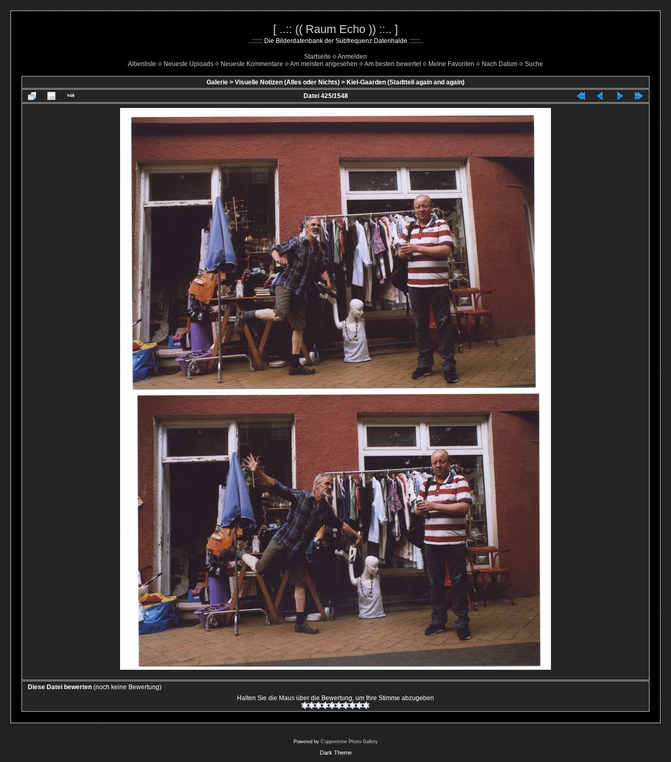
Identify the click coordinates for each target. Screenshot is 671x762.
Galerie (217, 82)
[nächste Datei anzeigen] (619, 96)
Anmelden (352, 56)
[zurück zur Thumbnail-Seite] (32, 96)
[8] (352, 705)
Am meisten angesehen (324, 64)
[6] (339, 705)
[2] (311, 705)
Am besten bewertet (392, 64)
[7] (345, 705)
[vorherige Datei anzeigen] (600, 96)
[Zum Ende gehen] (639, 96)
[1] (304, 705)
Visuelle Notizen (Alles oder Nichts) (287, 82)
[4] (325, 705)
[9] (359, 705)
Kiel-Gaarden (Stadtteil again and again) (405, 82)
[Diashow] (70, 96)
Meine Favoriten (451, 64)
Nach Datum (499, 64)
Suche (534, 64)
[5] (332, 705)
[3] (318, 705)
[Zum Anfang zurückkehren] (580, 96)
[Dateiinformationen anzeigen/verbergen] (51, 96)
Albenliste (142, 64)
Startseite (317, 56)
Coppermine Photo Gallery (349, 741)
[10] (366, 705)
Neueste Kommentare (252, 64)
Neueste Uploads (188, 64)
